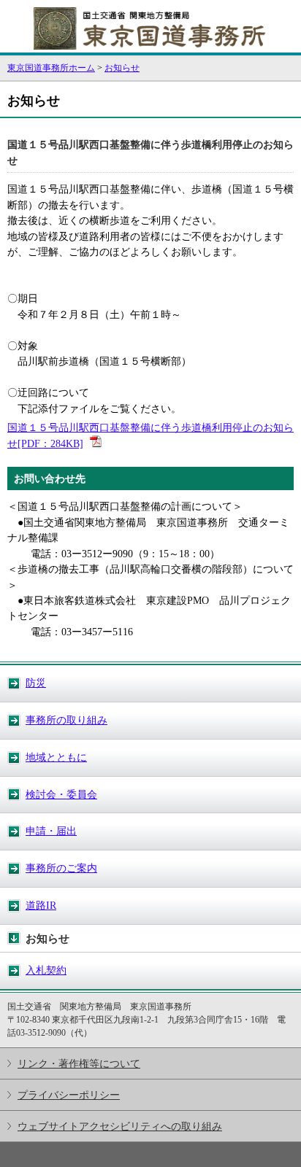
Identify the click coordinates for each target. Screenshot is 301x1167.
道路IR (41, 905)
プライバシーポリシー (69, 1095)
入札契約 (46, 970)
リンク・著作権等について (79, 1063)
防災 (36, 683)
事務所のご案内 (61, 868)
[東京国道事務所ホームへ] (150, 46)
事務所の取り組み (66, 720)
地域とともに (56, 757)
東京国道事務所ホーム (51, 68)
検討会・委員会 (61, 794)
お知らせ (122, 68)
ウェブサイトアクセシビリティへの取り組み (120, 1126)
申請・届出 (51, 831)
